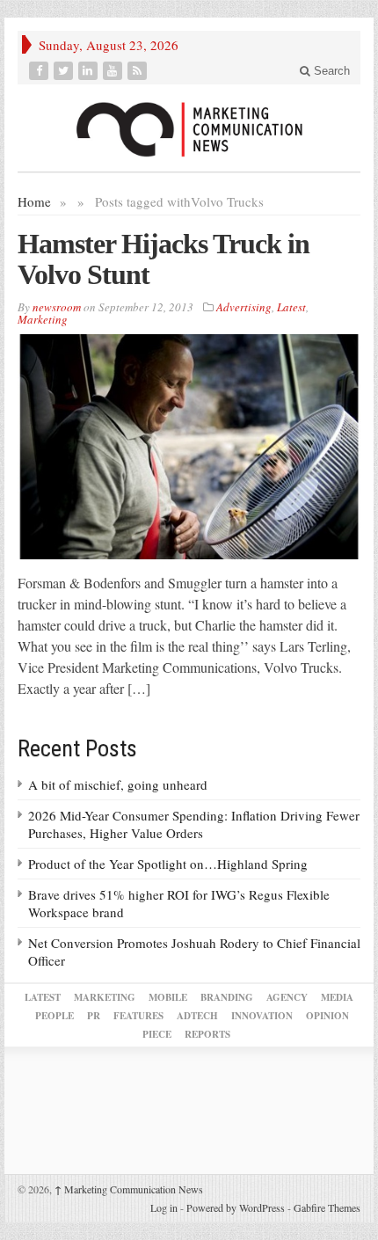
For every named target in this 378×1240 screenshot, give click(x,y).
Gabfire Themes (327, 1207)
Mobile (168, 997)
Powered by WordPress (235, 1207)
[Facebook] (40, 71)
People (54, 1016)
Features (138, 1016)
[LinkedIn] (89, 71)
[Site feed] (139, 71)
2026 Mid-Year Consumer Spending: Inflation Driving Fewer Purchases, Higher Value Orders (194, 824)
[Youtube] (114, 71)
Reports (207, 1034)
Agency (287, 997)
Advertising (244, 307)
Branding (226, 997)
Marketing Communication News (129, 1189)
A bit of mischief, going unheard (117, 784)
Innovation (262, 1016)
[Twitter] (65, 71)
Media (337, 997)
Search (330, 70)
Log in (164, 1207)
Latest (291, 307)
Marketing (43, 319)
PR (93, 1016)
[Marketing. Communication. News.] (189, 127)
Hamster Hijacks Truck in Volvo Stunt (163, 259)
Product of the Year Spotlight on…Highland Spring (168, 863)
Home (34, 201)
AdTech (197, 1016)
